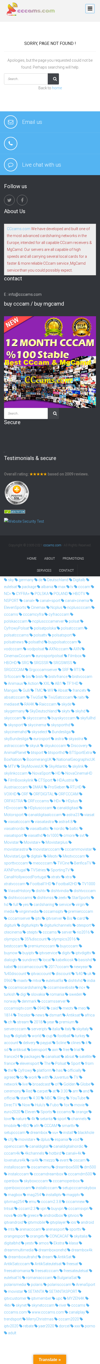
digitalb (20, 1036)
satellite (85, 1056)
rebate (28, 1326)
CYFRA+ (22, 594)
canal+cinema (76, 600)
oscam (79, 1160)
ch (9, 1022)
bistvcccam (81, 676)
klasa (73, 1243)
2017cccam (58, 967)
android (87, 1222)
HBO (25, 1126)
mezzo (49, 1160)
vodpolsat (35, 649)
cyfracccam (58, 614)
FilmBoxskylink (20, 780)
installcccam (46, 1188)
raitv (81, 697)
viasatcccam (18, 822)
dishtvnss (45, 898)
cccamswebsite (60, 987)
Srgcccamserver (42, 670)
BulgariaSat (67, 1278)
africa (89, 1015)
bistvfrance (57, 676)
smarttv (68, 1126)
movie (79, 1105)
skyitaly (82, 1029)
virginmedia (28, 911)
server (66, 932)
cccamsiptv (53, 911)
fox (66, 1105)
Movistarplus (56, 842)
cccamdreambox (48, 1174)
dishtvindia (59, 891)
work (32, 1077)
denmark (29, 1001)
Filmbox (74, 656)
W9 (50, 690)
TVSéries (38, 870)
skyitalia (80, 1236)
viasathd (34, 835)
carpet (42, 1091)
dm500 (89, 1167)
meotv (67, 1008)
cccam (83, 587)
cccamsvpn (78, 1208)
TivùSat (36, 697)
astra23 (72, 815)
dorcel (64, 1326)
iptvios (73, 1215)
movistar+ (27, 1139)
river (62, 1305)
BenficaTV (82, 863)
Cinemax (38, 607)
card (80, 918)
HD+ (57, 801)
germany (26, 580)
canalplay (76, 1312)
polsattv (40, 635)
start (23, 1098)
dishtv (40, 891)
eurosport (41, 739)
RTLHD (75, 787)
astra (59, 739)
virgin (80, 904)
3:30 (64, 1091)
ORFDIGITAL (43, 794)
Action (33, 683)
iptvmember (40, 1298)
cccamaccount (30, 967)
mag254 (33, 1195)
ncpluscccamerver (47, 621)
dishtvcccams (19, 898)
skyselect (39, 732)
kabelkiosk (64, 960)
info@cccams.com (25, 294)
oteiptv (32, 932)
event (64, 1160)
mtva (36, 980)
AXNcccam (58, 649)
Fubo (54, 1105)
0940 (41, 1008)
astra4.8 (65, 822)
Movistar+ (32, 842)
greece (33, 1215)
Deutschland (57, 580)
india (90, 980)
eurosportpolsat (49, 656)
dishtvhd (74, 980)
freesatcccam (46, 1271)
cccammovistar (78, 849)
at (54, 1091)
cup (49, 1036)
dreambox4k (81, 1250)
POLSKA (41, 594)
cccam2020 (68, 1319)
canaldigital (39, 1146)
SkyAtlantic (57, 766)
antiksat (19, 1050)
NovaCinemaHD (78, 773)
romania (56, 994)
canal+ (29, 600)
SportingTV (60, 870)
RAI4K (28, 704)
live (25, 1084)
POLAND (60, 594)
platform (43, 1070)
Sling (60, 1098)
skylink (77, 766)
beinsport (38, 1050)
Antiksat (73, 1015)
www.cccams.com (47, 1312)
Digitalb (78, 580)
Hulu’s (39, 1105)
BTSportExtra (80, 752)
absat (69, 1056)
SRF (65, 670)
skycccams (36, 718)
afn (36, 1126)
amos (43, 1243)
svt (82, 835)
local (46, 960)
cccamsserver (53, 1001)
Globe (84, 1084)
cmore (69, 835)
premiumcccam (41, 946)
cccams (49, 932)
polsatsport (61, 635)
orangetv (37, 1236)
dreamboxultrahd (22, 1257)
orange (81, 1112)
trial (76, 1050)
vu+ (54, 1132)
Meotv (52, 856)
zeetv (62, 898)
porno (89, 1326)
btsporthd (56, 752)
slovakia (37, 994)
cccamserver (18, 918)
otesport (83, 925)
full (15, 904)
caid (54, 1008)
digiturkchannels (57, 925)
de (40, 580)
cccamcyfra (33, 614)
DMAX (37, 787)
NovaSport (41, 773)
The (46, 1063)
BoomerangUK (39, 759)
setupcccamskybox (79, 1188)
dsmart (55, 1015)
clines (75, 1043)
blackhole (85, 1132)
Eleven (30, 1112)
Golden (69, 1084)
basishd (85, 960)
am (75, 1091)
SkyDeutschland (43, 711)
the (10, 1070)
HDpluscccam (39, 808)
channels (78, 1119)
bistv (39, 676)
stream (22, 1022)
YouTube (77, 1098)
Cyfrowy (24, 1070)
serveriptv (38, 1029)
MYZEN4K (75, 1298)
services (44, 570)
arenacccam (30, 1229)
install (67, 1132)
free (65, 1050)
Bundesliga (61, 732)
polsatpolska (44, 628)
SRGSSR (41, 663)
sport (61, 1119)
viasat (88, 815)
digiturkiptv (29, 925)
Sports (46, 1112)
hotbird (54, 1153)
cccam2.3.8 (50, 1202)
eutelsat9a (54, 980)
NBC (48, 1098)
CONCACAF (59, 1236)
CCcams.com (18, 229)
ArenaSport (85, 1284)
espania (61, 1139)
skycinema (36, 725)
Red (28, 1091)
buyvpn (56, 1208)
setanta (46, 1119)
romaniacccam (39, 1278)
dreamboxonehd (52, 1250)
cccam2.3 (26, 1208)
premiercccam (80, 911)
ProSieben (56, 787)
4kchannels (34, 1153)
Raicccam (47, 704)
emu (32, 1202)
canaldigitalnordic (68, 1146)
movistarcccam (46, 849)
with (45, 1077)
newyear (80, 967)
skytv (65, 711)
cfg (10, 1139)
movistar (15, 1291)
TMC (38, 690)
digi (22, 994)
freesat (72, 1264)
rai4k (34, 1160)
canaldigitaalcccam (44, 815)
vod (75, 1139)
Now (25, 1105)
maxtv (22, 980)
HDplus (71, 801)
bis (28, 676)
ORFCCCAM (68, 794)
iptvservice (47, 953)
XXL (46, 683)
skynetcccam (42, 1305)
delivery (28, 1043)
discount (63, 974)
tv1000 (52, 835)
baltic (74, 828)
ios (73, 1222)
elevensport (29, 1063)
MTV (11, 766)
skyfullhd (87, 718)
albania (46, 587)
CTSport (44, 780)
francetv (79, 690)
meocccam (42, 863)
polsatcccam (71, 628)
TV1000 (88, 884)
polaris (36, 1284)
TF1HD (72, 683)
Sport (75, 1063)
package (28, 587)
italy (67, 1029)
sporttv (75, 1229)
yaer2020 (46, 1326)
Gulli (26, 690)
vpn (42, 1208)
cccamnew (75, 1202)
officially (74, 1070)
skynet (21, 1305)
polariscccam (59, 1284)
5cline (60, 1043)
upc (58, 1298)
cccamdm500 (79, 1174)
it (86, 1043)
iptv (37, 918)
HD (58, 773)
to (21, 1077)
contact (66, 570)
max (61, 587)
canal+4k (73, 1153)
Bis (69, 918)
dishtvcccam (84, 891)
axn (54, 1050)
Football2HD (66, 884)
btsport (36, 752)
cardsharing (43, 904)
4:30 (36, 1098)
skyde (66, 704)
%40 (79, 974)
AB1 (58, 683)
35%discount (35, 939)
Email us (32, 122)
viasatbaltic (39, 828)
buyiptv (28, 953)
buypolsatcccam (62, 642)
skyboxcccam (35, 1181)
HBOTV (78, 594)
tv (71, 587)
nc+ (82, 987)
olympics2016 (63, 939)
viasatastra (44, 822)
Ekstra (58, 1243)
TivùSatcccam (60, 697)
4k (32, 1119)
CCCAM (50, 1126)
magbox (14, 1195)
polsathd (35, 642)
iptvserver (53, 918)
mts (11, 1229)
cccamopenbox (66, 1181)
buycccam (68, 946)
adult (11, 1333)
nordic (59, 828)
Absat (62, 690)
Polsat (60, 1063)
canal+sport (49, 600)
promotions (73, 558)
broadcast (41, 1084)
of (56, 1084)
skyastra (75, 739)
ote (20, 1215)
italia (55, 1029)
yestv (29, 1243)
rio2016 (83, 932)
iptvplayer (57, 1222)
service (64, 904)
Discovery (79, 746)
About (49, 558)
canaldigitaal (67, 808)
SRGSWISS (62, 663)
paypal (45, 1043)
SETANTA (35, 1291)
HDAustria (65, 780)
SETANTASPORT (62, 1291)
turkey (79, 1036)
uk (89, 974)
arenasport (55, 1229)
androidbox (53, 1215)
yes (25, 904)
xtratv (55, 877)
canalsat (52, 1056)
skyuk (34, 746)
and (85, 1091)
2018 (37, 1022)
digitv (66, 953)
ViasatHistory (19, 891)
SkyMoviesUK (32, 766)
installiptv (53, 1195)
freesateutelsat (75, 1271)
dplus (45, 1139)
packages (32, 1056)
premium (66, 1022)
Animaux (15, 683)
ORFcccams (38, 801)
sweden (75, 994)
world (36, 1036)
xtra (68, 877)
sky (10, 580)
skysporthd (60, 725)
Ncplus (56, 607)
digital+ (36, 856)
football (63, 1036)
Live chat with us (41, 165)
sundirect (29, 960)
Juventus (61, 1077)
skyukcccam (54, 746)
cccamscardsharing (25, 987)
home (57, 88)
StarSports (80, 898)
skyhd (79, 711)
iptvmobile (36, 1222)
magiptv (73, 1195)
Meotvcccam (73, 856)
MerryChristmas (40, 1319)
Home (32, 558)
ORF (25, 794)
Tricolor (24, 1015)
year (50, 1022)
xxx (77, 1326)
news (40, 1015)
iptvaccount (40, 974)
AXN (77, 649)
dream (47, 1257)
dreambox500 (67, 1167)
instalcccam (18, 1174)
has (59, 1070)
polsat (73, 621)
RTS (77, 670)
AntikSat (64, 1257)
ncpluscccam (78, 607)
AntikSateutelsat (48, 1264)
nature (20, 1119)
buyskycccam (63, 718)
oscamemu (40, 1167)
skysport (15, 725)
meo (81, 1008)
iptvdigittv (83, 953)
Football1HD (40, 884)
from (89, 1063)
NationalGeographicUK (75, 759)
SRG (25, 663)
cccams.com (52, 545)
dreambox (38, 1132)
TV (75, 1077)
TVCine (63, 863)
